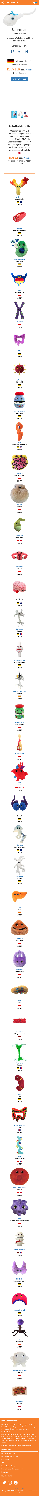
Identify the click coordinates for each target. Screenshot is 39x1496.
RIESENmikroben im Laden (9, 1457)
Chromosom (19, 322)
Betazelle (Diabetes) (19, 259)
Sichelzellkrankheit (19, 1310)
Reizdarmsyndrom (19, 1125)
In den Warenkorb (19, 79)
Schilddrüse (19, 1279)
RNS (19, 1156)
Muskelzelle (19, 1032)
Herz (19, 783)
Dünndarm (19, 473)
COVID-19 (19, 380)
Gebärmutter (19, 567)
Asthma (19, 228)
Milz (19, 1001)
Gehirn (19, 598)
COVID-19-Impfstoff (19, 411)
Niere (19, 1094)
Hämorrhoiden (19, 754)
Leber (19, 907)
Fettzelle (19, 505)
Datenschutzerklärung (8, 1466)
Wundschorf (19, 1402)
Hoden (19, 814)
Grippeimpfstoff (19, 722)
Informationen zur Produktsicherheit (12, 1469)
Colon (19, 351)
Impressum (4, 1472)
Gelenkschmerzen (19, 660)
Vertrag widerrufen (19, 1488)
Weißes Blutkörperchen (20, 1371)
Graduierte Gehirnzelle (19, 691)
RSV (19, 1219)
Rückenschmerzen (19, 1250)
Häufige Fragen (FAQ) (8, 1454)
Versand (28, 69)
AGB (2, 1463)
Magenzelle (19, 970)
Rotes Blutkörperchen (19, 1188)
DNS (19, 442)
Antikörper (19, 197)
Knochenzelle (19, 876)
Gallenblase (19, 536)
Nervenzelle (19, 1063)
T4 (19, 1339)
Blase (19, 290)
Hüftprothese (19, 845)
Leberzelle (20, 938)
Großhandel (5, 1460)
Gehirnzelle (19, 629)
